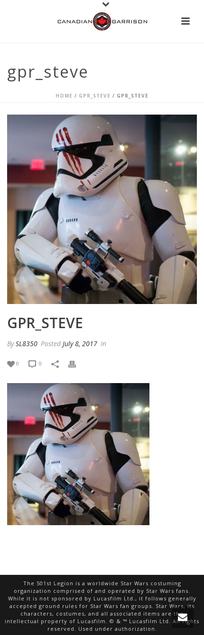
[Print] (76, 363)
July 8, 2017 (80, 343)
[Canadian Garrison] (102, 21)
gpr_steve (95, 95)
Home (64, 95)
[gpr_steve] (102, 209)
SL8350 (26, 343)
